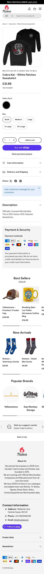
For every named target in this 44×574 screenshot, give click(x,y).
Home (4, 24)
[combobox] (22, 16)
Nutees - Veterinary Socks (10, 360)
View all (22, 281)
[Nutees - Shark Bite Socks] (30, 346)
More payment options (22, 154)
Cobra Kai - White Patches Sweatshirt (22, 24)
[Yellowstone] (11, 394)
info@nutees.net (21, 520)
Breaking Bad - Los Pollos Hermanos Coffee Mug (30, 312)
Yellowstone (11, 406)
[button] (34, 8)
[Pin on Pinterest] (20, 181)
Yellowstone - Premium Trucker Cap (10, 310)
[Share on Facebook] (15, 181)
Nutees (10, 568)
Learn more (32, 2)
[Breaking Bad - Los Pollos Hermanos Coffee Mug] (30, 294)
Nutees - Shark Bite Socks (29, 360)
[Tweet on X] (10, 181)
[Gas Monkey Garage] (30, 394)
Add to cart (30, 140)
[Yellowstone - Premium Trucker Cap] (11, 294)
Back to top (22, 437)
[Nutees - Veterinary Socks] (11, 346)
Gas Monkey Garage (30, 408)
